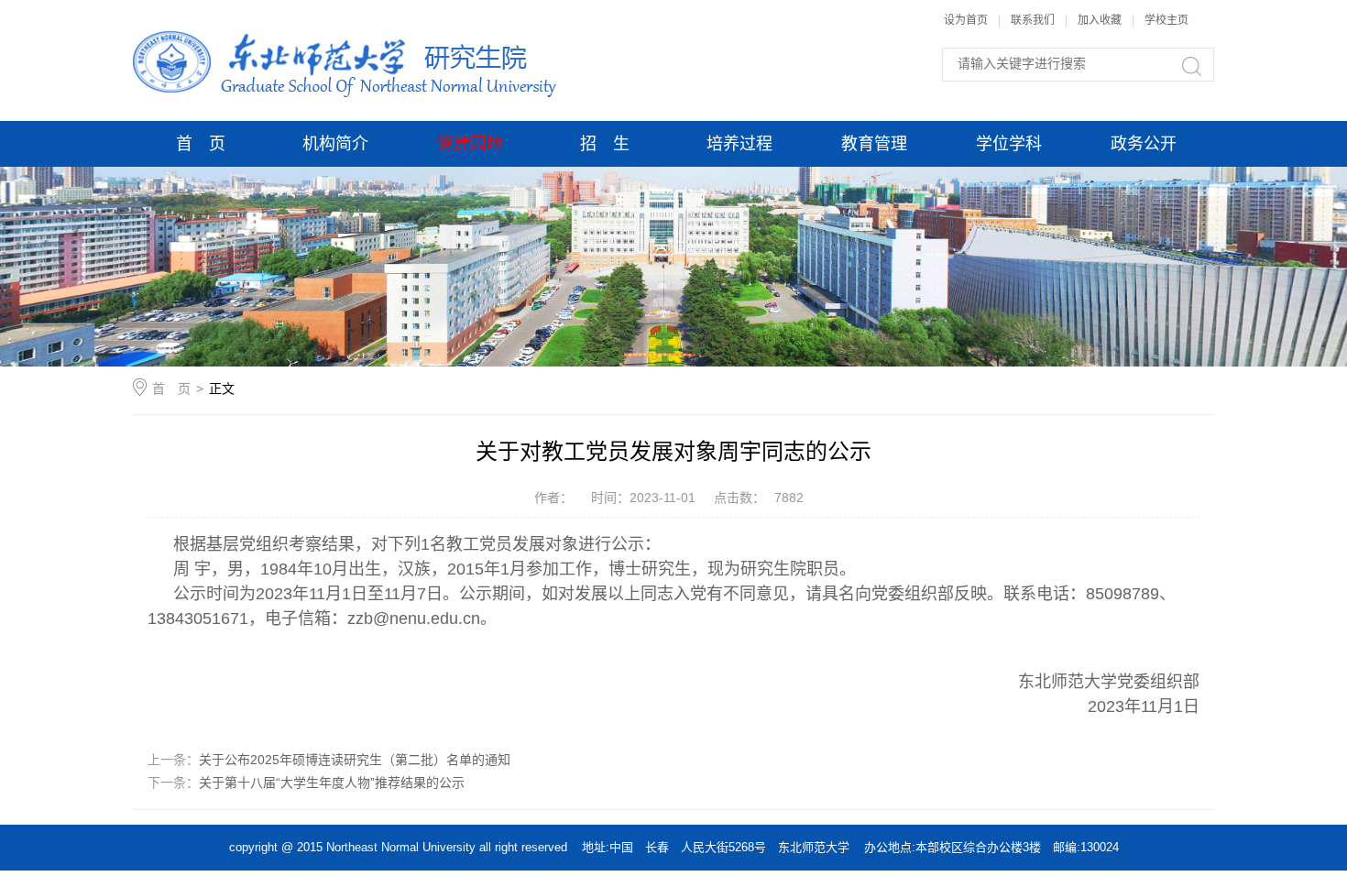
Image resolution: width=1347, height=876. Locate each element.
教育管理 (874, 144)
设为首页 (966, 20)
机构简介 (335, 144)
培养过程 (739, 144)
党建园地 (470, 144)
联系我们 (1034, 20)
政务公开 (1144, 144)
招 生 (605, 144)
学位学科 (1009, 144)
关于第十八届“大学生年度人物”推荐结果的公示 (332, 782)
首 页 (200, 144)
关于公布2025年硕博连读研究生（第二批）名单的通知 (354, 759)
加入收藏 (1100, 20)
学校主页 (1166, 20)
